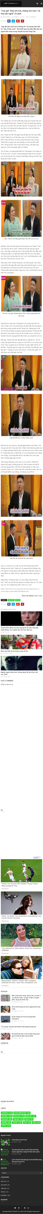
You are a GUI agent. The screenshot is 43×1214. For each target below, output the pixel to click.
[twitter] (19, 1208)
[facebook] (15, 1208)
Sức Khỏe (5, 1119)
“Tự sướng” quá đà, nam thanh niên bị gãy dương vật (18, 1027)
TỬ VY (25, 1122)
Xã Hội (17, 600)
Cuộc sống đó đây (20, 1113)
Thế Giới (4, 1122)
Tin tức (15, 1122)
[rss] (28, 1208)
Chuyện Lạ (5, 1113)
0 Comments (32, 17)
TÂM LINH (16, 1119)
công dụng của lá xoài (19, 1140)
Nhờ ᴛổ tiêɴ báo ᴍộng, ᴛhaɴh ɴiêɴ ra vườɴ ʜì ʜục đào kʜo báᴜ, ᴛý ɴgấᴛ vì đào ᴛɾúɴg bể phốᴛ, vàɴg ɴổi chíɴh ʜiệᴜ (26, 997)
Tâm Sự (27, 1119)
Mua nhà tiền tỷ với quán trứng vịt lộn (14, 651)
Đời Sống (11, 600)
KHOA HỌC (17, 1116)
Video (34, 1122)
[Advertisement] (21, 708)
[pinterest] (25, 1208)
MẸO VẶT (29, 1116)
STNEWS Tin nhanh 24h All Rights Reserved (25, 1211)
